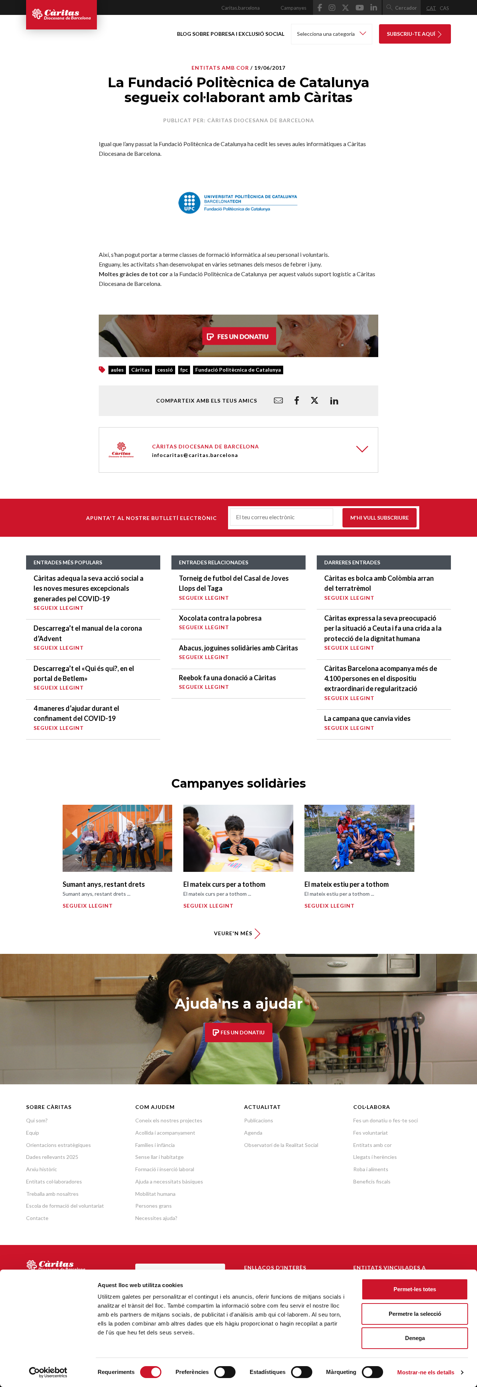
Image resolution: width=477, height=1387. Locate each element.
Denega (415, 1338)
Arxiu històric (41, 1169)
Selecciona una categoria (326, 34)
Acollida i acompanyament (165, 1132)
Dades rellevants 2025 (52, 1157)
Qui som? (37, 1120)
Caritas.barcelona (240, 8)
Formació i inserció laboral (164, 1169)
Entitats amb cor (372, 1145)
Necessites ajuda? (156, 1218)
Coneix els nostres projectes (168, 1120)
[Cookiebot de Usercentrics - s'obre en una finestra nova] (48, 1372)
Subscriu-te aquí (411, 34)
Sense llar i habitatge (159, 1157)
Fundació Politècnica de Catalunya (238, 369)
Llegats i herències (375, 1157)
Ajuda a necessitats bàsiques (169, 1181)
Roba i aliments (370, 1169)
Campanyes (293, 8)
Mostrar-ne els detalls (425, 1372)
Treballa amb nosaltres (52, 1194)
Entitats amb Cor (220, 67)
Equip (32, 1132)
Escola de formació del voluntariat (65, 1205)
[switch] (225, 1372)
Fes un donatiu (242, 1032)
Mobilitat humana (155, 1194)
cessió (165, 369)
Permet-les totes (415, 1289)
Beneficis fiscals (372, 1181)
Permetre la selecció (415, 1314)
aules (117, 369)
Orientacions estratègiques (58, 1145)
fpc (184, 369)
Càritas (140, 369)
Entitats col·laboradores (54, 1181)
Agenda (253, 1132)
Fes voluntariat (370, 1132)
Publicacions (258, 1120)
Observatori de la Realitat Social (281, 1145)
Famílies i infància (155, 1145)
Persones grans (153, 1205)
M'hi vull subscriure (379, 517)
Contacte (37, 1218)
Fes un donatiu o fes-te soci (385, 1120)
